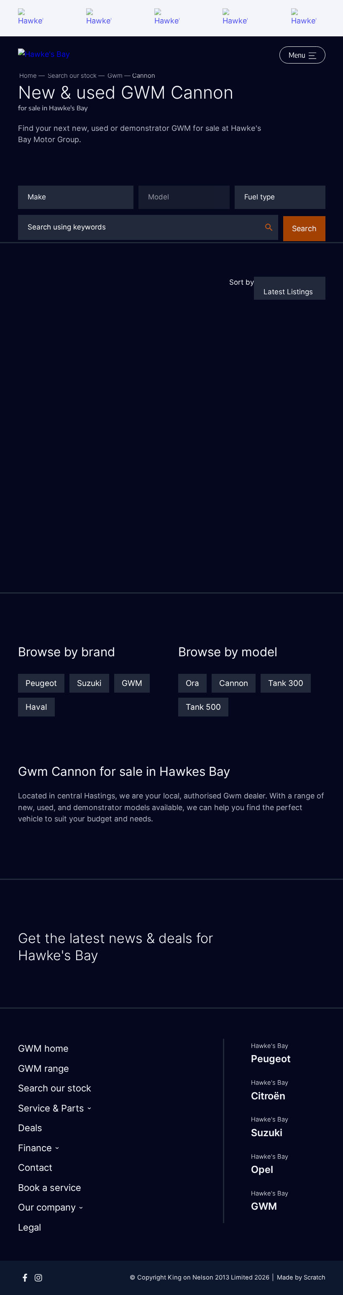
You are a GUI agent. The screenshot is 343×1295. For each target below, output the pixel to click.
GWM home (43, 1048)
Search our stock (72, 75)
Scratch (314, 1277)
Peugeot (41, 683)
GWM (132, 683)
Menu (297, 54)
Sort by (241, 282)
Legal (29, 1227)
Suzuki (89, 683)
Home (28, 75)
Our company (47, 1207)
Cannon (233, 683)
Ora (192, 683)
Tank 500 (203, 707)
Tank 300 (285, 683)
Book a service (49, 1187)
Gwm (115, 75)
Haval (36, 707)
